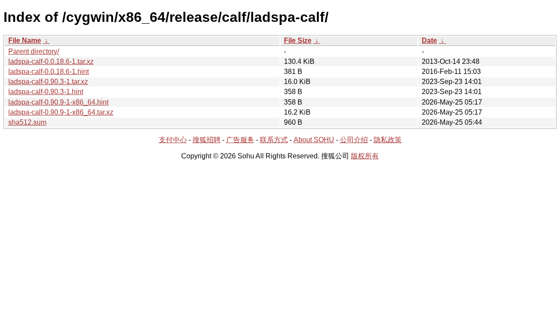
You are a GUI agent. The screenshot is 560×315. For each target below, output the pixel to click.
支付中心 (173, 140)
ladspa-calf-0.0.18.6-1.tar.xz (51, 61)
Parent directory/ (33, 51)
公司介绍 (354, 140)
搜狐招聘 (206, 140)
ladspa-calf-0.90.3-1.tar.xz (48, 81)
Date (429, 40)
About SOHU (314, 140)
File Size (298, 40)
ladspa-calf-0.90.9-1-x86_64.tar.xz (60, 112)
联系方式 (274, 140)
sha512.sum (27, 122)
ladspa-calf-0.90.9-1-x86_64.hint (58, 102)
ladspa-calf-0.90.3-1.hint (45, 91)
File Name (24, 40)
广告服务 (240, 140)
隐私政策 (388, 140)
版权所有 (365, 156)
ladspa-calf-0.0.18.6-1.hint (48, 71)
